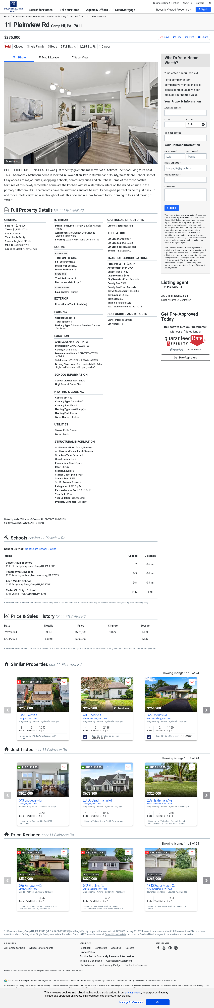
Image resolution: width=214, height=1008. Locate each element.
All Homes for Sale (14, 947)
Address (173, 107)
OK (157, 1002)
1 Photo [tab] (20, 57)
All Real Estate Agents (41, 947)
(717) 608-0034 (186, 736)
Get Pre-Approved (185, 357)
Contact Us (101, 947)
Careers (200, 3)
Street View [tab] (81, 57)
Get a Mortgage (125, 10)
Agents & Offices (97, 10)
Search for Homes (41, 10)
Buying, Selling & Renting (166, 3)
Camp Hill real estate (115, 934)
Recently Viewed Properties (173, 9)
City (167, 119)
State (189, 119)
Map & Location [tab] (50, 57)
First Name (171, 151)
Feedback (85, 948)
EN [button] (209, 3)
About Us (187, 3)
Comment (170, 186)
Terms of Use (195, 265)
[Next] (206, 710)
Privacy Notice (171, 268)
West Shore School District (40, 549)
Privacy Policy (87, 952)
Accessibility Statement (119, 960)
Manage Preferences (131, 1002)
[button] (203, 9)
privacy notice (133, 992)
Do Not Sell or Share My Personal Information (107, 956)
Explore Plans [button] (170, 981)
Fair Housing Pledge (110, 965)
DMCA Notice (87, 965)
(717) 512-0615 (98, 738)
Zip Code (173, 133)
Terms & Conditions (91, 960)
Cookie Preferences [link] (136, 965)
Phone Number (173, 174)
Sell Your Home (70, 10)
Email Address (173, 163)
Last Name (192, 151)
